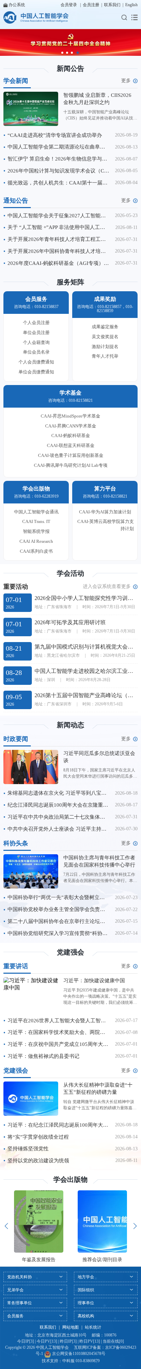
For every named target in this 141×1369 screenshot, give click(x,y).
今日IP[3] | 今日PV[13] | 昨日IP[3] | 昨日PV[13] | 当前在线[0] (70, 1341)
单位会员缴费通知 (36, 371)
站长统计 (93, 1327)
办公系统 (17, 4)
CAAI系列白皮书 (36, 551)
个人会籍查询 (36, 342)
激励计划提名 (105, 346)
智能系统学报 (36, 531)
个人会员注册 (36, 322)
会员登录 (69, 4)
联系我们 (112, 4)
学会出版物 (70, 1179)
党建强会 (70, 952)
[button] (62, 53)
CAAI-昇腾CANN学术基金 (70, 425)
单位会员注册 (36, 332)
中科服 (68, 1360)
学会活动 (70, 573)
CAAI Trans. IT (36, 521)
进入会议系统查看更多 (107, 586)
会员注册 (91, 4)
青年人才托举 (105, 356)
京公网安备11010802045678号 (78, 1353)
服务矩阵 (70, 282)
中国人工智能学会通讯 (36, 511)
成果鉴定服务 (105, 326)
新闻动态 (70, 725)
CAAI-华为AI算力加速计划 (105, 511)
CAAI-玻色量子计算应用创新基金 (70, 455)
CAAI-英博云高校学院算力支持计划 (105, 525)
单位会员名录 (36, 352)
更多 (126, 80)
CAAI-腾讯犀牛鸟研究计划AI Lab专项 (70, 465)
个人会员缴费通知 (36, 361)
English (131, 4)
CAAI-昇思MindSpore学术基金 (70, 416)
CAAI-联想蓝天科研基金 (70, 445)
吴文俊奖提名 (105, 336)
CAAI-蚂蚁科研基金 (70, 435)
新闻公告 (70, 68)
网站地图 (70, 1327)
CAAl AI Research (36, 541)
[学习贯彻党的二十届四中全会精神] (70, 42)
